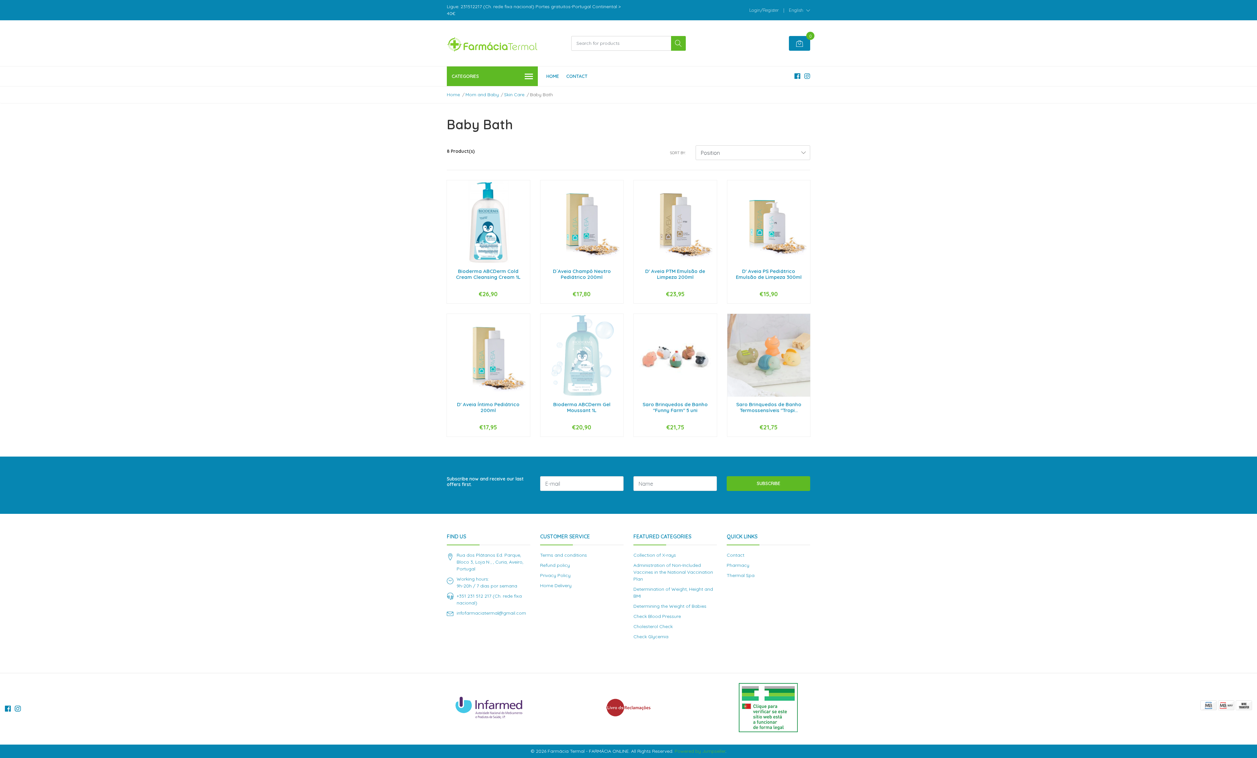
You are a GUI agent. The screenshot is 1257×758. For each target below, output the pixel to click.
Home (552, 76)
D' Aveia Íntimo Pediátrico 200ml (488, 407)
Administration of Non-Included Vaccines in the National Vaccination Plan (673, 572)
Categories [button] (465, 76)
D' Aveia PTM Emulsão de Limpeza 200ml (675, 274)
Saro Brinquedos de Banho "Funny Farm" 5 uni (675, 407)
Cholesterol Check (653, 626)
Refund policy (555, 565)
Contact (577, 76)
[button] (799, 10)
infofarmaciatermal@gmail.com (491, 613)
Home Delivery (556, 585)
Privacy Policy (555, 575)
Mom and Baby (482, 95)
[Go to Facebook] (797, 76)
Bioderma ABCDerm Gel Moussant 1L (581, 407)
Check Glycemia (650, 637)
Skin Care (514, 95)
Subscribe (768, 483)
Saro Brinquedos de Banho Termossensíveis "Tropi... (768, 407)
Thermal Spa (741, 575)
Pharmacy (738, 565)
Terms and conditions (563, 555)
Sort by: (678, 152)
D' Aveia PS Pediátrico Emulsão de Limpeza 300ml (769, 274)
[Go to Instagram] (807, 76)
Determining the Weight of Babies (669, 606)
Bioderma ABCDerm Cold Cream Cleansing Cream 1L (488, 274)
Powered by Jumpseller (700, 751)
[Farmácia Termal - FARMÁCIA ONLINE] (492, 43)
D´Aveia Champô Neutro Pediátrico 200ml (582, 274)
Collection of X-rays (654, 555)
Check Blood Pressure (657, 616)
